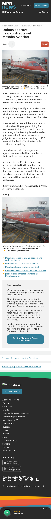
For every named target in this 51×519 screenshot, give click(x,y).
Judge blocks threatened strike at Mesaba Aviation (21, 274)
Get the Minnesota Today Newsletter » (25, 339)
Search (19, 12)
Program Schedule (10, 358)
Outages (6, 426)
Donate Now (41, 5)
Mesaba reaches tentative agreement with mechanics (23, 258)
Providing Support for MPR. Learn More (21, 366)
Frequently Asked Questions (16, 413)
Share (45, 44)
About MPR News (10, 399)
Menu (8, 12)
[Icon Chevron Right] (46, 218)
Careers (6, 403)
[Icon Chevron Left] (5, 218)
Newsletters (8, 423)
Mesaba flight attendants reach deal (22, 263)
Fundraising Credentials (13, 416)
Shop (4, 437)
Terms (5, 447)
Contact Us (7, 406)
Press (5, 430)
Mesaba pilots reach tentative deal (22, 267)
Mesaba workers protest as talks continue (25, 270)
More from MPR (10, 420)
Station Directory (29, 358)
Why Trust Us (8, 450)
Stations (6, 443)
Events (5, 409)
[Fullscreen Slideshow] (5, 202)
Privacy (5, 433)
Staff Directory (9, 440)
